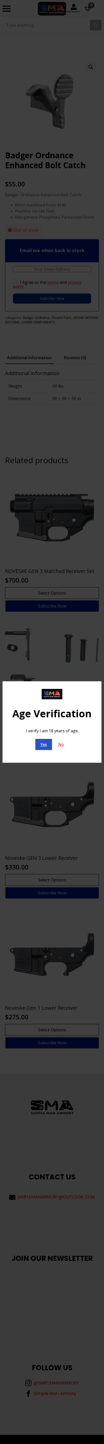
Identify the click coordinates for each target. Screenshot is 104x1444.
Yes (43, 744)
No (61, 744)
